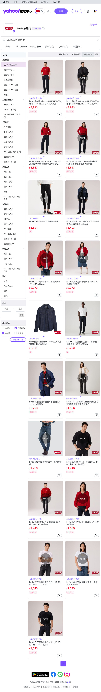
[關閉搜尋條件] (42, 11)
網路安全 (56, 686)
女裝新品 (63, 46)
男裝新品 (49, 46)
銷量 (97, 54)
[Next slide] (61, 77)
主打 (8, 46)
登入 (77, 11)
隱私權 (65, 686)
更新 (68, 682)
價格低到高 (76, 54)
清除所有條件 (18, 339)
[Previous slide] (30, 77)
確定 (21, 315)
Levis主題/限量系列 (16, 39)
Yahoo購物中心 (17, 11)
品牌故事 (93, 24)
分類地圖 (74, 686)
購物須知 (46, 686)
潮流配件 (77, 46)
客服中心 (26, 686)
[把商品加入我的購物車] (59, 114)
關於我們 (36, 686)
